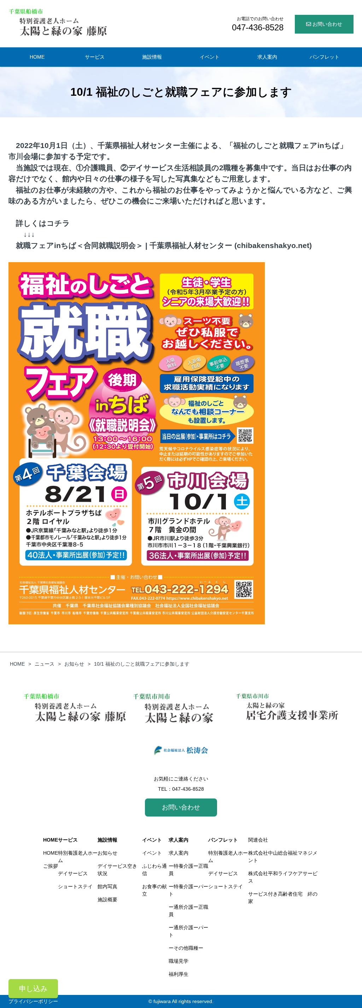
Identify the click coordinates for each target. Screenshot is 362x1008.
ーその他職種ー (186, 948)
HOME (50, 840)
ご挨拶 (50, 866)
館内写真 (107, 886)
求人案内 (178, 840)
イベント (152, 840)
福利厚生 (178, 974)
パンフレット (223, 840)
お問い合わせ (326, 24)
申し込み (33, 988)
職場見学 (178, 961)
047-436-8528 (188, 789)
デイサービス (73, 873)
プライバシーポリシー (33, 1001)
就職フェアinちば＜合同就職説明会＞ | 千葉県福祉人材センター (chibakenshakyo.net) (164, 245)
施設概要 (107, 899)
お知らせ (107, 853)
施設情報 (107, 840)
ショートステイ (75, 886)
